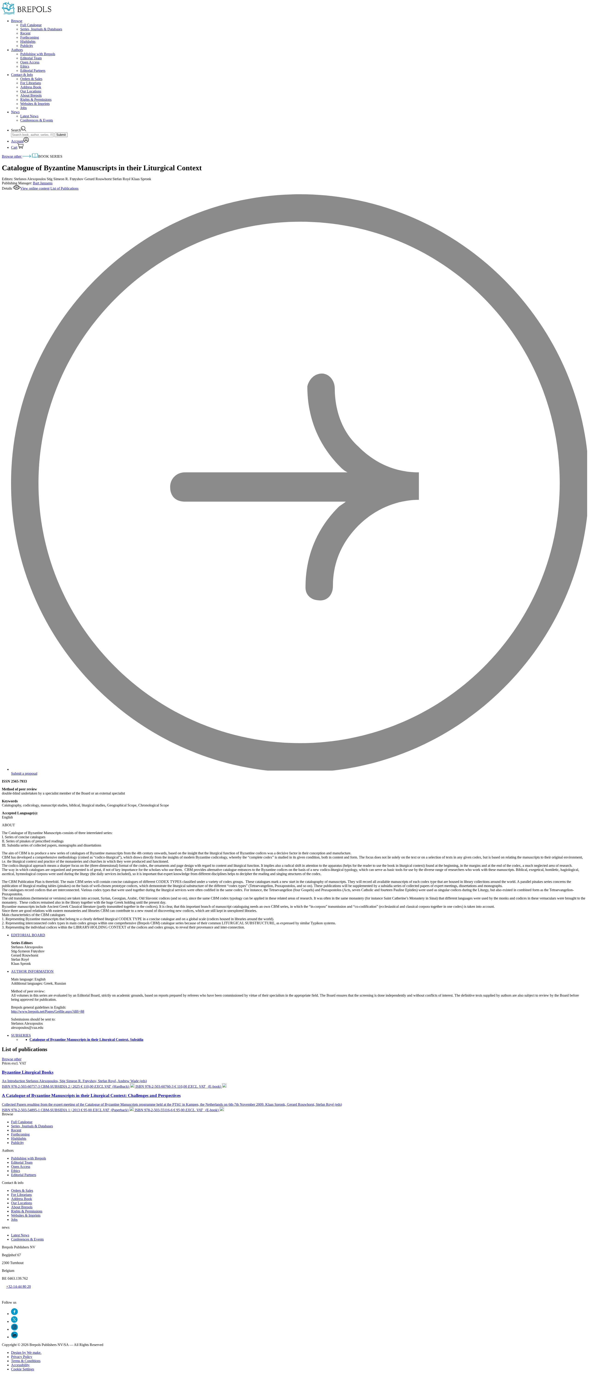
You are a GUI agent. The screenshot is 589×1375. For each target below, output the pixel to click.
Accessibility (20, 1365)
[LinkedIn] (14, 1337)
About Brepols (31, 95)
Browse (16, 21)
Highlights (27, 42)
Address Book (30, 87)
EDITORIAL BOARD (28, 935)
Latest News (29, 116)
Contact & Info (22, 75)
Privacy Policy (21, 1357)
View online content (34, 188)
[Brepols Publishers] (26, 13)
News (15, 112)
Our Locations (30, 91)
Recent (25, 33)
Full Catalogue (31, 25)
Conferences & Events (36, 120)
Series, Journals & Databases (41, 29)
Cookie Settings (22, 1369)
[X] (14, 1321)
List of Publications (64, 188)
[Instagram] (14, 1329)
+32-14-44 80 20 (18, 1286)
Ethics (24, 66)
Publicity (26, 46)
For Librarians (30, 83)
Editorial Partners (32, 71)
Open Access (29, 62)
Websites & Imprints (35, 104)
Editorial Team (31, 58)
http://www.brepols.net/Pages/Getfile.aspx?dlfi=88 (47, 1011)
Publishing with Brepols (37, 54)
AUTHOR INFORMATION (32, 971)
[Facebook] (14, 1314)
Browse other (12, 156)
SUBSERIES (21, 1035)
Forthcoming (29, 37)
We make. (26, 1353)
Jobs (23, 108)
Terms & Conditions (25, 1361)
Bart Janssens (42, 183)
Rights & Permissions (36, 100)
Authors (17, 50)
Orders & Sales (31, 79)
